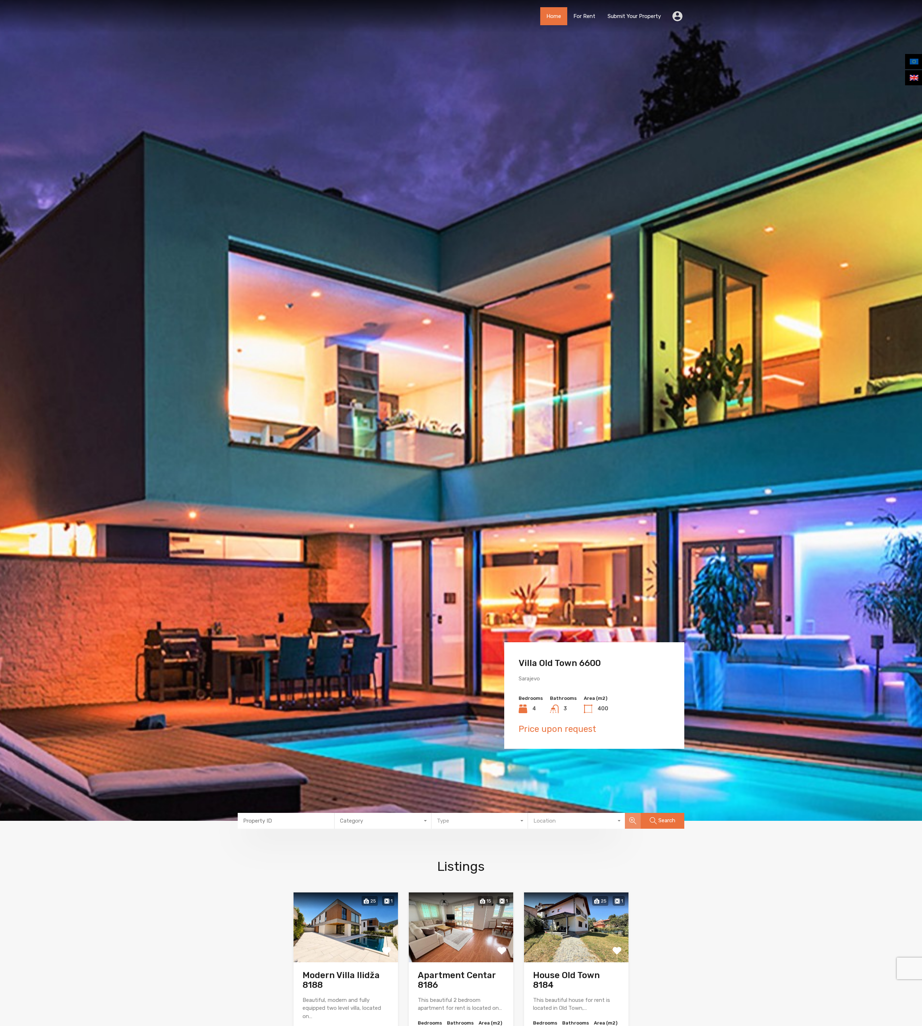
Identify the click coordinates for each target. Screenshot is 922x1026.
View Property (346, 947)
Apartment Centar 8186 (457, 980)
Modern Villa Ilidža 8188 (341, 980)
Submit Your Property (634, 16)
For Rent (584, 16)
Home (553, 16)
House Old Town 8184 (566, 980)
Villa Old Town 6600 (560, 663)
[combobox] (383, 821)
